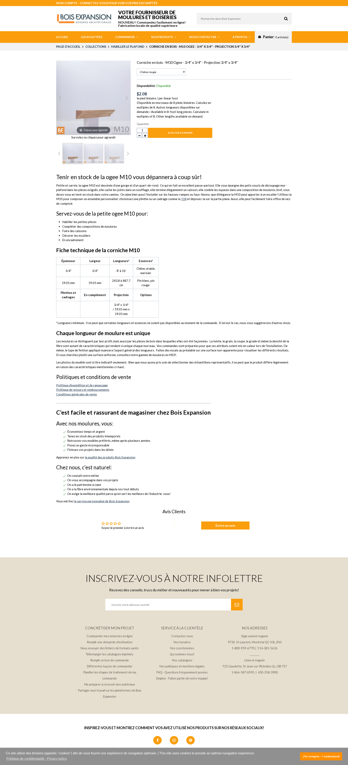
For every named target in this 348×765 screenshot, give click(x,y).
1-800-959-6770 (243, 648)
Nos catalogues (182, 660)
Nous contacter (203, 37)
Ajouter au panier (180, 132)
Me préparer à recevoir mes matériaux (109, 684)
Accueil (62, 37)
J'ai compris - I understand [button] (321, 756)
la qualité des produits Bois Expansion (110, 457)
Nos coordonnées (182, 648)
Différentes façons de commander (110, 666)
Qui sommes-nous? (182, 654)
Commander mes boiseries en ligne (110, 636)
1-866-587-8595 (242, 672)
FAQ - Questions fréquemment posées (182, 672)
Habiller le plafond (127, 46)
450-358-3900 (268, 672)
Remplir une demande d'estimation (110, 642)
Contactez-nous (182, 636)
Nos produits (162, 37)
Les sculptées (91, 37)
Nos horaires (182, 642)
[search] (244, 19)
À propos (240, 37)
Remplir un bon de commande (109, 660)
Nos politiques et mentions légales (182, 666)
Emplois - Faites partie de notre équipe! (182, 678)
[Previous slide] (60, 98)
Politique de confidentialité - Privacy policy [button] (36, 758)
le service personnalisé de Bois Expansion (101, 501)
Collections (95, 46)
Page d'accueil (68, 46)
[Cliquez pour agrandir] (93, 97)
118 (183, 199)
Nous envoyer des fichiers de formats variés (110, 648)
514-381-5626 (267, 648)
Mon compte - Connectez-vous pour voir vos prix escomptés (106, 3)
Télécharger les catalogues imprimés (109, 654)
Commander (125, 37)
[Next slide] (127, 98)
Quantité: (143, 124)
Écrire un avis (225, 525)
